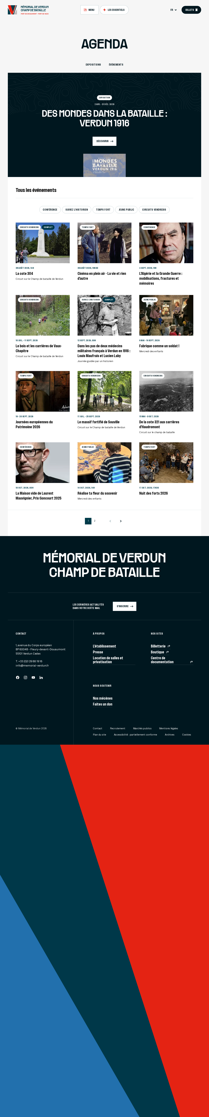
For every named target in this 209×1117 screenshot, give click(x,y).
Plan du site (99, 734)
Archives (169, 734)
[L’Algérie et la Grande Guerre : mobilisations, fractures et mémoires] (166, 243)
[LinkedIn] (41, 678)
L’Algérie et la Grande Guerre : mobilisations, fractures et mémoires (160, 278)
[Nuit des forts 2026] (166, 462)
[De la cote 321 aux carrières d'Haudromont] (166, 391)
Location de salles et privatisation (108, 660)
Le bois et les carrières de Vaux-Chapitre (39, 348)
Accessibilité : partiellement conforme (135, 734)
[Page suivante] (121, 521)
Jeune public (126, 209)
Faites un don (102, 704)
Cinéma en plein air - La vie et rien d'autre (102, 276)
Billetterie (158, 646)
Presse (98, 652)
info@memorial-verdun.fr (32, 665)
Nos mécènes (103, 698)
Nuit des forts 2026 (153, 493)
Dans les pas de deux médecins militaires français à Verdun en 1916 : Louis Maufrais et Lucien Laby (104, 351)
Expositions (93, 64)
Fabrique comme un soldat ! (159, 346)
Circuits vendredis (154, 209)
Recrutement (117, 728)
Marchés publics (142, 728)
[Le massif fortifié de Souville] (105, 391)
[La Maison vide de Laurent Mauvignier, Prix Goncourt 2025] (43, 462)
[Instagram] (25, 678)
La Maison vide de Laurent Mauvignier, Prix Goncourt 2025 (38, 495)
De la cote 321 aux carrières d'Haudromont (159, 424)
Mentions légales (168, 728)
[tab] (89, 9)
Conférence (50, 209)
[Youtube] (33, 678)
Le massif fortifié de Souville (99, 422)
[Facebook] (18, 678)
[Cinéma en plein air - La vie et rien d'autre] (105, 243)
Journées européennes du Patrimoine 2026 (34, 424)
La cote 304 (24, 273)
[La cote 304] (43, 243)
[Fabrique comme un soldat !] (166, 315)
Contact (97, 728)
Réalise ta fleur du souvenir (97, 493)
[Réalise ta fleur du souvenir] (105, 462)
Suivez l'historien (76, 209)
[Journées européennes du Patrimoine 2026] (43, 391)
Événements (116, 64)
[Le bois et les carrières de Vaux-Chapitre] (43, 315)
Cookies (186, 734)
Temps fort (103, 209)
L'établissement (104, 646)
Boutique (157, 652)
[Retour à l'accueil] (30, 9)
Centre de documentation (162, 660)
